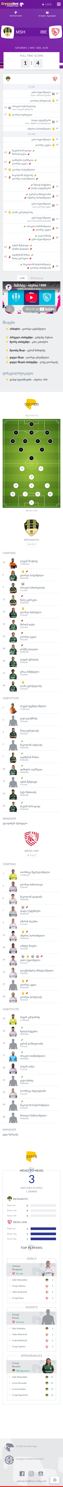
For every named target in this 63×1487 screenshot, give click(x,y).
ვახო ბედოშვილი (41, 92)
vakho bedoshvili (19, 1292)
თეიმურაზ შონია (21, 255)
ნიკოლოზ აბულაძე (22, 175)
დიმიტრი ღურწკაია (23, 160)
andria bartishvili (19, 1340)
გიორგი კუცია (43, 145)
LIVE (22, 278)
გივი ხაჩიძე (44, 235)
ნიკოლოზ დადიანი (42, 221)
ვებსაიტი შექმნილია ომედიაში (31, 1481)
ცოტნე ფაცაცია (20, 248)
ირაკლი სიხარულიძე (24, 106)
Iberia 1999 (31, 850)
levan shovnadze (19, 1383)
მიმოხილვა (36, 278)
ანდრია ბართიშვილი (40, 123)
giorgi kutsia (17, 1298)
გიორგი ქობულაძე (40, 100)
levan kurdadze (19, 1389)
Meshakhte (31, 539)
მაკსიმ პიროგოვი (21, 150)
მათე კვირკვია (20, 258)
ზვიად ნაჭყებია (42, 184)
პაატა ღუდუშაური (41, 120)
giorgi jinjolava (18, 1286)
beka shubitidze (19, 1328)
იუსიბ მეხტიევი (20, 245)
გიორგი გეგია (20, 163)
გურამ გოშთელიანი (40, 194)
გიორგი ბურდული (22, 114)
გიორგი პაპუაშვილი (23, 169)
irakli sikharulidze (19, 1280)
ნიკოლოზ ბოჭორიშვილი (37, 264)
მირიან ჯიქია (19, 154)
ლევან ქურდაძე (25, 109)
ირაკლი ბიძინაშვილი (39, 226)
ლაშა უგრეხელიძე (22, 212)
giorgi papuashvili (20, 1395)
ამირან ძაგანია (43, 95)
